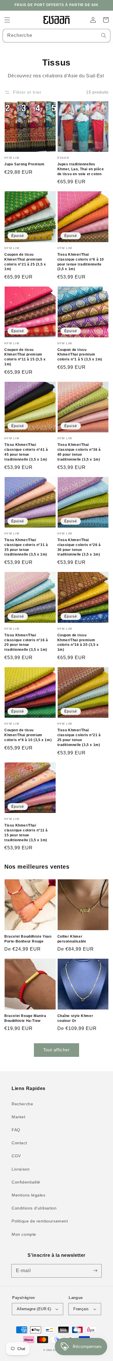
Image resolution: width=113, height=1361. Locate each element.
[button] (7, 20)
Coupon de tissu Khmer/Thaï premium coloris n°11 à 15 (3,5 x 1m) (24, 357)
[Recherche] (103, 35)
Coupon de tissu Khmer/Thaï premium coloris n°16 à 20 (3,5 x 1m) (78, 642)
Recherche (22, 1104)
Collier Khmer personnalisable (71, 938)
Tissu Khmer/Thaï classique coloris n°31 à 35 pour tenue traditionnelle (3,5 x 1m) (26, 547)
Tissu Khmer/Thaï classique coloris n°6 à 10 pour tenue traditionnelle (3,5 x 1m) (80, 262)
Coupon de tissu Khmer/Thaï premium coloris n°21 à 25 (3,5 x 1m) (25, 262)
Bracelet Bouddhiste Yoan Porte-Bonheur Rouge (27, 938)
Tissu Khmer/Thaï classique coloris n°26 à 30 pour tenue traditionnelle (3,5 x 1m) (79, 547)
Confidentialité (26, 1182)
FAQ (16, 1130)
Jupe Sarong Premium (24, 164)
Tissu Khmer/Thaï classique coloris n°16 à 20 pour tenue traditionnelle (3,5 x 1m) (26, 642)
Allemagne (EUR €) (34, 1309)
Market (18, 1117)
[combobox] (56, 35)
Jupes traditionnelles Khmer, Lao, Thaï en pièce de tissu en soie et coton (80, 169)
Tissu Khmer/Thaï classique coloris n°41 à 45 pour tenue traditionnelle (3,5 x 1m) (26, 452)
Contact (19, 1143)
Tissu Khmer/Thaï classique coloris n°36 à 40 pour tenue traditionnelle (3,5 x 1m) (79, 452)
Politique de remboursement (40, 1221)
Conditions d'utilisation (34, 1208)
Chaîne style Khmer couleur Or (75, 1018)
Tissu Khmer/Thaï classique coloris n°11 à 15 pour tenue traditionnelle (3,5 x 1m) (26, 832)
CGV (16, 1156)
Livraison (21, 1169)
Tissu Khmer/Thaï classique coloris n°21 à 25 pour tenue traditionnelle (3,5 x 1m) (79, 737)
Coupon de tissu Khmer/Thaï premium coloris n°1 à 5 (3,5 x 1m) (80, 355)
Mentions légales (28, 1195)
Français (81, 1309)
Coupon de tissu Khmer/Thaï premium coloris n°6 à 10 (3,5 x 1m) (28, 735)
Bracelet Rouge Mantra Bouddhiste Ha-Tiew (25, 1018)
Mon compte (24, 1234)
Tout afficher (56, 1049)
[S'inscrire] (95, 1270)
